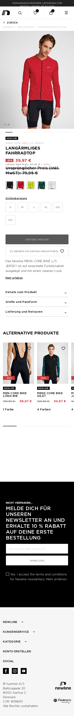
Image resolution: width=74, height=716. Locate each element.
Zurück (12, 22)
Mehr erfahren (14, 277)
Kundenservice (16, 631)
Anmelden (37, 560)
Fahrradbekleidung (52, 27)
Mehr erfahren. (56, 579)
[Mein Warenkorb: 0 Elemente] (51, 13)
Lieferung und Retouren (24, 311)
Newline (10, 622)
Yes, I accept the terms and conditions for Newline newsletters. (38, 577)
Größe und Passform (21, 301)
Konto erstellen (17, 651)
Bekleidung (26, 27)
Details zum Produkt (21, 292)
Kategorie (12, 641)
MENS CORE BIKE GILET (50, 394)
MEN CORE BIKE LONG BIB (15, 394)
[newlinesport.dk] (6, 13)
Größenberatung (16, 198)
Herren (8, 27)
